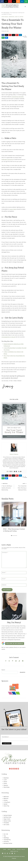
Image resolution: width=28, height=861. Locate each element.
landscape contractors (7, 159)
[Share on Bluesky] (6, 38)
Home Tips (6, 805)
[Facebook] (9, 471)
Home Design (5, 16)
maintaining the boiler (18, 96)
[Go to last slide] (4, 518)
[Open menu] (25, 6)
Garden (5, 804)
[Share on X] (13, 35)
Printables (6, 822)
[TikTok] (7, 853)
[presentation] (14, 514)
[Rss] (18, 471)
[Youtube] (20, 471)
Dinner (5, 781)
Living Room (7, 802)
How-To (17, 16)
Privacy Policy (20, 849)
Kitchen (6, 800)
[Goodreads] (14, 471)
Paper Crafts (7, 819)
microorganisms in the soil (8, 337)
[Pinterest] (11, 471)
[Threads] (10, 853)
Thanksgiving (7, 839)
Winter (21, 16)
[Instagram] (7, 471)
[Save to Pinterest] (10, 35)
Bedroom (6, 798)
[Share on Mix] (18, 1)
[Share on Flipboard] (16, 35)
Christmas (6, 841)
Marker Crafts (7, 821)
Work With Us (14, 851)
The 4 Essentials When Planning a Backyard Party (22, 486)
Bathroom (6, 796)
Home (4, 849)
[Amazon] (15, 853)
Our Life (6, 834)
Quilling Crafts (7, 817)
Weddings (6, 837)
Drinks (5, 783)
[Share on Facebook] (3, 35)
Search (3, 669)
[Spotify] (16, 471)
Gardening (11, 16)
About (9, 849)
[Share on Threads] (6, 35)
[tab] (11, 535)
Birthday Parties (8, 843)
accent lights (13, 209)
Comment (5, 552)
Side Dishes (7, 787)
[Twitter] (12, 471)
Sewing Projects (8, 815)
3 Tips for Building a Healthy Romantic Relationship (7, 486)
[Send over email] (3, 38)
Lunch (5, 779)
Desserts (6, 785)
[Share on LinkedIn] (20, 35)
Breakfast (6, 778)
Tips (5, 836)
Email (4, 578)
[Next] (24, 518)
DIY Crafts (6, 824)
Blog (13, 849)
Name (4, 572)
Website (4, 584)
